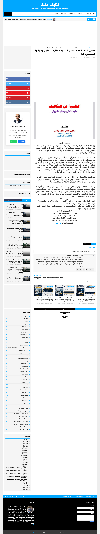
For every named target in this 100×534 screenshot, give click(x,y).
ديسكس (65, 309)
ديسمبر (25, 449)
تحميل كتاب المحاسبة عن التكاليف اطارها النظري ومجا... (17, 480)
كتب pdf (25, 387)
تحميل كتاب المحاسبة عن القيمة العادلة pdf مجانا (17, 477)
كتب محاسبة (58, 19)
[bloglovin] (16, 496)
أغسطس (24, 455)
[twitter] (23, 496)
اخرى (57, 13)
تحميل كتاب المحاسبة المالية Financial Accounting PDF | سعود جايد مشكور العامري (64, 299)
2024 (26, 443)
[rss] (12, 496)
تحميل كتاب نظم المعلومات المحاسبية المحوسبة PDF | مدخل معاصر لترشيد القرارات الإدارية (32, 19)
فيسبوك (44, 309)
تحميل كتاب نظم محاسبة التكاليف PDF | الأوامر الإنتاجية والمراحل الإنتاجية (15, 230)
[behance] (10, 496)
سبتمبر (25, 454)
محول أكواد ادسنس (89, 496)
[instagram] (8, 496)
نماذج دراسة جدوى (23, 408)
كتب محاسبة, (72, 57)
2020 (26, 486)
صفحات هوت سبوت (23, 377)
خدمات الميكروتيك (23, 353)
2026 (26, 440)
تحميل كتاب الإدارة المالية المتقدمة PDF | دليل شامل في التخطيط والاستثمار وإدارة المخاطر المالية (14, 261)
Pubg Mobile (24, 427)
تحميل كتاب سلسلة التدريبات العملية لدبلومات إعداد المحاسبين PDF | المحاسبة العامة (44, 299)
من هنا (58, 223)
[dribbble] (14, 496)
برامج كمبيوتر (25, 337)
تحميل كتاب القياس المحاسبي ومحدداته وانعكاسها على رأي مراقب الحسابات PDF (14, 278)
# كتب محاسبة (87, 244)
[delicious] (5, 496)
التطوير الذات (24, 329)
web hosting (24, 429)
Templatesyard (53, 532)
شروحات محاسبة (24, 371)
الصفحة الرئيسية (91, 47)
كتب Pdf (81, 13)
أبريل (25, 462)
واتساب (13, 141)
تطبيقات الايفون (24, 345)
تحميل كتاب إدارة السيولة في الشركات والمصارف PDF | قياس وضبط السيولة (15, 245)
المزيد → (31, 525)
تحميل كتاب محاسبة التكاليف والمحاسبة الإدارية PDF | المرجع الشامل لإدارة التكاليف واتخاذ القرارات (15, 270)
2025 (26, 442)
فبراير (25, 466)
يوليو (25, 457)
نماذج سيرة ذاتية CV (23, 411)
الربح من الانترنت (72, 13)
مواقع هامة (25, 406)
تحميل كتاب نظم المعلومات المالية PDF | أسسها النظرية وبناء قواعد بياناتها (14, 237)
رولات (26, 361)
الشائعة (17, 200)
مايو (25, 461)
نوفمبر (25, 450)
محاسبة (89, 13)
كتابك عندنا (50, 5)
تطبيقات (26, 342)
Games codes (23, 419)
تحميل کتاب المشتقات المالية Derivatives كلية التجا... (16, 468)
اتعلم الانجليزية (24, 316)
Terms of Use (78, 496)
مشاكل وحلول (24, 392)
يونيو (25, 459)
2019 (26, 487)
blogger (85, 309)
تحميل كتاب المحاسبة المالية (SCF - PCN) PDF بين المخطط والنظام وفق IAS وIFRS (14, 253)
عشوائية (26, 200)
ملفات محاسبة (24, 395)
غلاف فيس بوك (24, 379)
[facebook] (25, 496)
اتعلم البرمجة (25, 319)
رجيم (27, 356)
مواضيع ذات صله (91, 281)
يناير (25, 482)
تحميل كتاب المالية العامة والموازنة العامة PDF (16, 471)
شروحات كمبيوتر (24, 369)
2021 (26, 484)
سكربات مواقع (24, 363)
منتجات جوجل (24, 400)
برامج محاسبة (25, 340)
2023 (26, 445)
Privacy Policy (66, 496)
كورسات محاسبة (24, 390)
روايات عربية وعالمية (23, 358)
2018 (26, 489)
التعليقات (8, 200)
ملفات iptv (25, 398)
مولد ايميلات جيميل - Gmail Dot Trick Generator (20, 186)
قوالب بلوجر (63, 13)
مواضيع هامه (25, 403)
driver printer (23, 416)
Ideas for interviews (21, 421)
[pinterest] (18, 496)
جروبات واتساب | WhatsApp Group (18, 348)
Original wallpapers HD (20, 424)
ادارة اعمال (25, 321)
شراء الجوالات (24, 366)
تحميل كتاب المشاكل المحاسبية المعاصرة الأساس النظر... (16, 474)
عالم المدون (35, 532)
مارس (25, 464)
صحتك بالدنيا (24, 374)
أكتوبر (25, 452)
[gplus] (21, 496)
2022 (26, 447)
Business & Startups (21, 414)
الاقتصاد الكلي (24, 327)
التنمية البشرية (24, 332)
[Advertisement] (50, 33)
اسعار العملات (24, 324)
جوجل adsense (23, 350)
